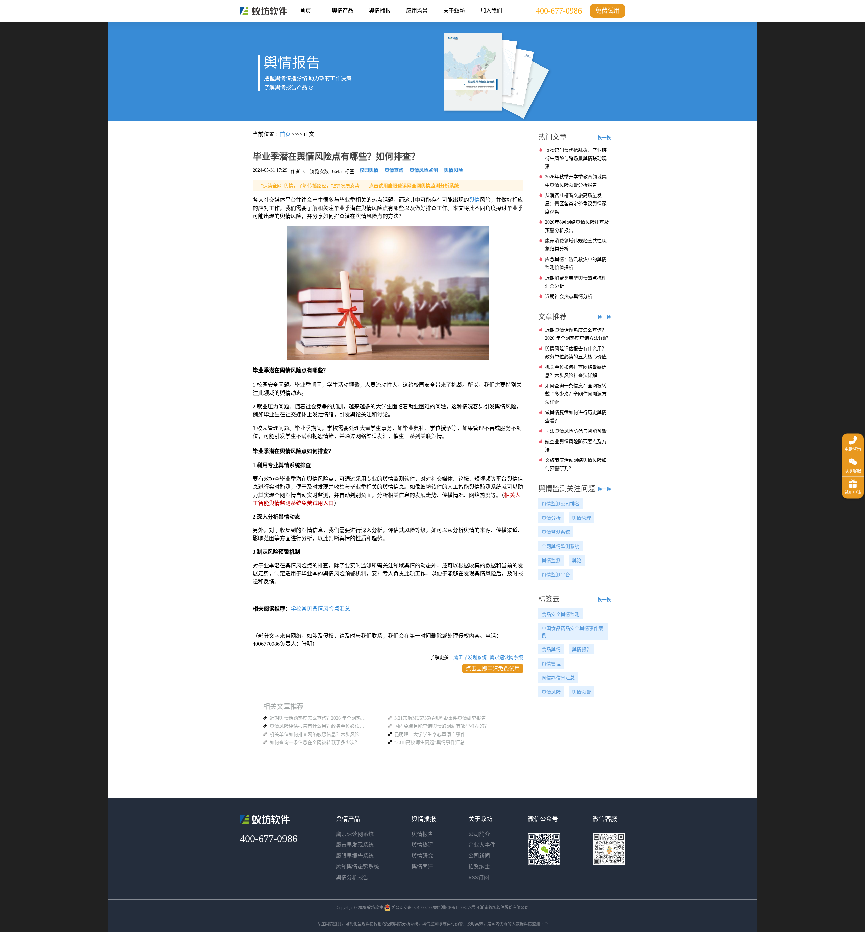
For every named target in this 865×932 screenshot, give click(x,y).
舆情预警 (581, 692)
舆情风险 (551, 692)
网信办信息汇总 (558, 677)
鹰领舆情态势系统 (357, 866)
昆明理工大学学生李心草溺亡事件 (429, 734)
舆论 (577, 560)
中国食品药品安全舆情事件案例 (572, 632)
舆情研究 (422, 856)
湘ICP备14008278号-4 (460, 907)
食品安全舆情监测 (560, 614)
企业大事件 (481, 845)
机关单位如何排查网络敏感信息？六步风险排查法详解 (319, 734)
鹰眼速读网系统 (506, 657)
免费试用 (607, 10)
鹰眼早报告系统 (355, 856)
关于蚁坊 (454, 11)
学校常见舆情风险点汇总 (320, 609)
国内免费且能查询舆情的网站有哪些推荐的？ (441, 726)
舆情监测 (551, 560)
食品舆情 (551, 649)
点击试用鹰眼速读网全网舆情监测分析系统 (414, 185)
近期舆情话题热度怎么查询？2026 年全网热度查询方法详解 (319, 718)
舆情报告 (581, 649)
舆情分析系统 (406, 924)
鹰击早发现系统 (470, 657)
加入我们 (491, 11)
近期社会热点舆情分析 (568, 296)
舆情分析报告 (352, 877)
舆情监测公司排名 (560, 503)
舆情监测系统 (556, 532)
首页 (305, 11)
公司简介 (479, 834)
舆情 (474, 200)
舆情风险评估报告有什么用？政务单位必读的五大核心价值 (319, 726)
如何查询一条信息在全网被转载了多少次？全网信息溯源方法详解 (319, 742)
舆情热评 (422, 845)
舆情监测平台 (556, 574)
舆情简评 (422, 866)
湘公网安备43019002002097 (415, 907)
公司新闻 (479, 856)
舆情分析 (551, 518)
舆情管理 (581, 518)
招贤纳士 (479, 866)
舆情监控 (263, 11)
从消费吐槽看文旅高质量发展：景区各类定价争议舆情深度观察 (576, 203)
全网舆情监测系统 (560, 546)
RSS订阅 (478, 877)
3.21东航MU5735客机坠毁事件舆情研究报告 (440, 718)
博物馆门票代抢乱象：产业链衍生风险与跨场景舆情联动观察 (576, 158)
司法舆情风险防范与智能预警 (576, 431)
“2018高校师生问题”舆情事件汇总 (429, 742)
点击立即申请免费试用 (493, 668)
